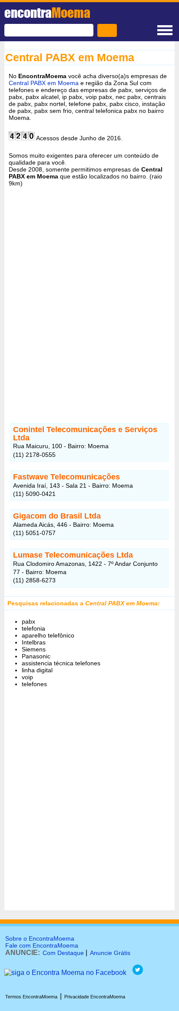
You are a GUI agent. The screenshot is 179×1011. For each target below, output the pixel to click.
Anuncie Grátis (110, 952)
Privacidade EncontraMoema (94, 996)
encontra (47, 12)
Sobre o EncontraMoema (39, 938)
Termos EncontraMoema (31, 996)
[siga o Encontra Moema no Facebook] (65, 972)
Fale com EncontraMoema (41, 945)
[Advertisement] (89, 302)
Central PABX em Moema (44, 82)
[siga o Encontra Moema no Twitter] (138, 972)
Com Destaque (63, 952)
